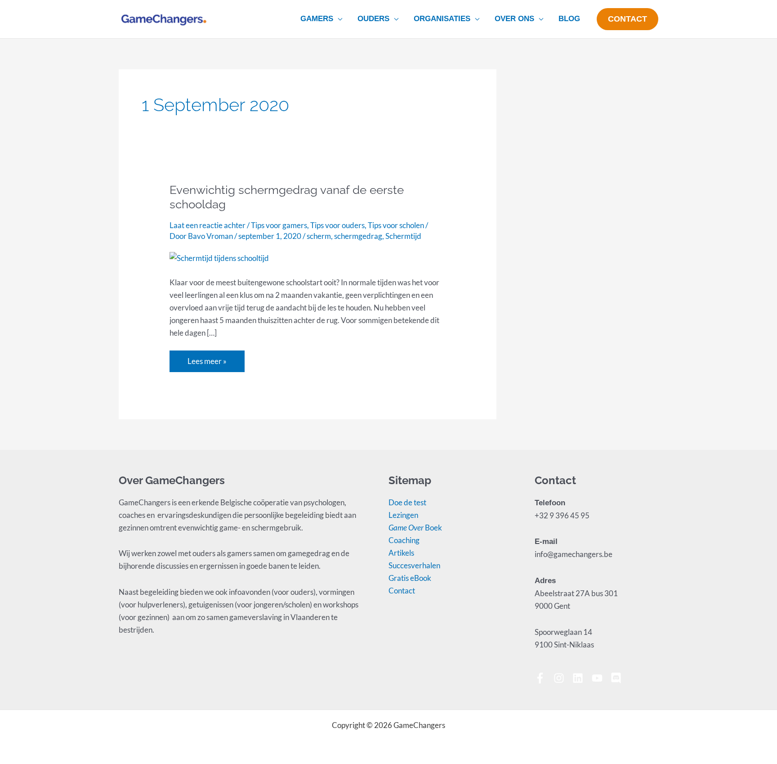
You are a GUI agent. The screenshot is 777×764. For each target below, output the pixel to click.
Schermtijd (403, 236)
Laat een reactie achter (208, 225)
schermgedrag (358, 236)
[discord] (618, 678)
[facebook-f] (543, 678)
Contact (401, 590)
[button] (337, 19)
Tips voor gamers (279, 225)
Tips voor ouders (337, 225)
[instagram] (562, 678)
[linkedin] (581, 678)
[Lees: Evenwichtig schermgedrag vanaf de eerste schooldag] (219, 257)
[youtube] (600, 678)
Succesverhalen (414, 565)
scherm (319, 236)
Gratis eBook (409, 578)
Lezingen (403, 515)
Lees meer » (211, 358)
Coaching (404, 540)
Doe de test (407, 502)
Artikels (401, 552)
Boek (415, 527)
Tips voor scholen (396, 225)
